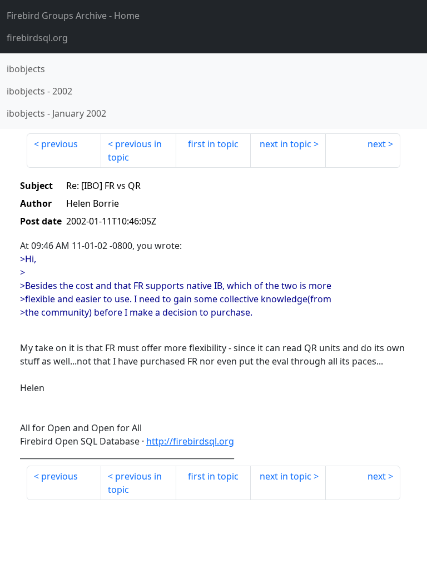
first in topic (213, 144)
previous (59, 144)
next (377, 144)
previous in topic (135, 150)
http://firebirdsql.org (190, 441)
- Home (73, 15)
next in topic (285, 144)
